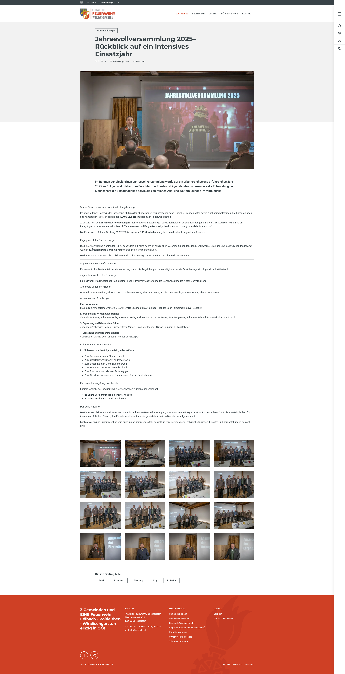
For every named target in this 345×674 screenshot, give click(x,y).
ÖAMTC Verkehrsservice (180, 637)
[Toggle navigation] (339, 13)
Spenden (218, 614)
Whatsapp (138, 580)
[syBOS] (339, 41)
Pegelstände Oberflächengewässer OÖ (187, 627)
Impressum (249, 664)
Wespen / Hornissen (223, 618)
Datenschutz (237, 664)
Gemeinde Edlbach (178, 614)
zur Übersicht (139, 61)
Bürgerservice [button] (229, 13)
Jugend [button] (213, 13)
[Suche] (339, 26)
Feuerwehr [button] (198, 13)
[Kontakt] (339, 33)
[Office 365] (339, 48)
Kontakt (247, 13)
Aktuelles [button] (182, 13)
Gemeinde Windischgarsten (182, 623)
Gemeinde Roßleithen (179, 618)
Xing (155, 580)
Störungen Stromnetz (179, 641)
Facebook (119, 580)
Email (101, 580)
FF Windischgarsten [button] (109, 2)
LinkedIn (171, 580)
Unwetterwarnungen (178, 632)
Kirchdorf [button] (91, 2)
